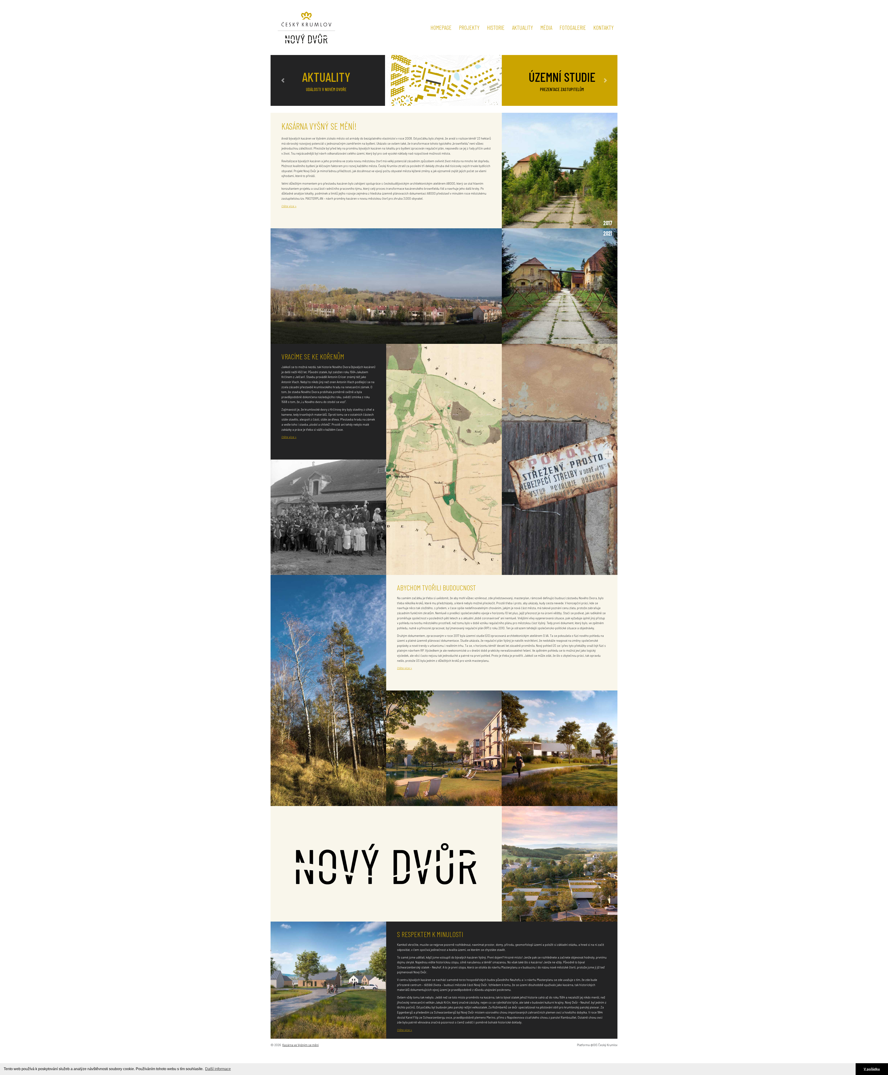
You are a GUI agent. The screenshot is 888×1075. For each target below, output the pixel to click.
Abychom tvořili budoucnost (436, 587)
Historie (496, 27)
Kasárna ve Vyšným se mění (300, 1045)
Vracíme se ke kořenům (312, 356)
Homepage (441, 27)
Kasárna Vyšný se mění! (319, 126)
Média (546, 27)
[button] (283, 80)
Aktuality (522, 27)
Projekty (469, 27)
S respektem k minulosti (430, 934)
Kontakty (603, 27)
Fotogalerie (573, 27)
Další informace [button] (218, 1069)
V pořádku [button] (872, 1069)
